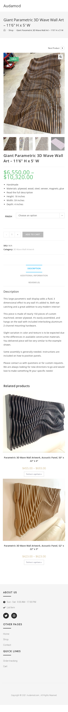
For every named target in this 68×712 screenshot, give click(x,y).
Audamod (12, 5)
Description (34, 268)
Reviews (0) (34, 282)
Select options (34, 474)
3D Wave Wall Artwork (23, 249)
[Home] (4, 30)
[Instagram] (14, 615)
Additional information (34, 275)
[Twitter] (6, 615)
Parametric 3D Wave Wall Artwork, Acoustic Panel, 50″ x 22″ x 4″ (34, 459)
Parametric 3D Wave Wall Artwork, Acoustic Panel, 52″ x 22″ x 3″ (34, 547)
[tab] (34, 268)
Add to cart (33, 234)
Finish (8, 216)
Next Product (53, 48)
